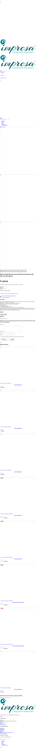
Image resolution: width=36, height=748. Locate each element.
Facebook (1, 290)
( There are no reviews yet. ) (8, 277)
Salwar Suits (4, 288)
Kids (2, 123)
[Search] (9, 119)
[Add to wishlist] (1, 292)
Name (1, 333)
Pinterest (9, 290)
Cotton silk (2, 383)
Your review (2, 331)
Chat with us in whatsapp (6, 297)
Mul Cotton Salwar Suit (18, 689)
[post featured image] (18, 347)
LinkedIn (6, 290)
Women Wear (9, 383)
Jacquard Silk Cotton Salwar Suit (18, 602)
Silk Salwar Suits (6, 513)
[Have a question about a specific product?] (1, 296)
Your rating (2, 324)
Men (2, 122)
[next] (35, 1)
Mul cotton (2, 687)
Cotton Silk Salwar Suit (18, 384)
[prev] (34, 1)
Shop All (3, 740)
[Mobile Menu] (0, 117)
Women (3, 121)
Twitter (4, 290)
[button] (1, 70)
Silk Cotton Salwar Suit (18, 515)
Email (1, 334)
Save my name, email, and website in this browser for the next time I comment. (12, 336)
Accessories (3, 124)
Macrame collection (5, 125)
